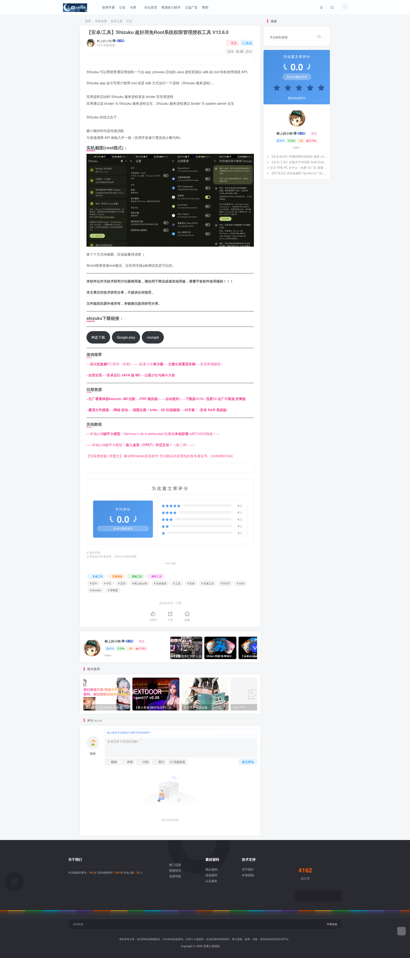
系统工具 (137, 576)
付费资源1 (273, 250)
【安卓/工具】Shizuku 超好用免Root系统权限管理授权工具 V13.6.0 (157, 32)
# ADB (240, 583)
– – (124, 375)
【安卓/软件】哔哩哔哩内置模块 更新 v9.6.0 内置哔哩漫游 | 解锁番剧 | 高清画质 (299, 156)
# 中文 (107, 583)
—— (148, 398)
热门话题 (175, 864)
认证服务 (211, 881)
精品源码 (211, 869)
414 (111, 648)
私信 (249, 43)
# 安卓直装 (160, 583)
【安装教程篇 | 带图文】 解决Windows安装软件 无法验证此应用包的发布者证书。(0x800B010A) (159, 455)
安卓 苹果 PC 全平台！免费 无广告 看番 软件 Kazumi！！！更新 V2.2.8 (299, 167)
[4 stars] (307, 88)
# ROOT (225, 583)
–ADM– (194, 398)
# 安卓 (191, 583)
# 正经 (121, 583)
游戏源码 (211, 875)
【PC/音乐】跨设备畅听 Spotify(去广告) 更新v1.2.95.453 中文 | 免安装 (299, 173)
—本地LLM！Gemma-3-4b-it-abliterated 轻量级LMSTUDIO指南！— (153, 433)
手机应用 (101, 21)
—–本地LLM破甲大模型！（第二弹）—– (140, 444)
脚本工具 (156, 576)
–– (181, 363)
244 (122, 648)
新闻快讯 (175, 870)
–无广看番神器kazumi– (104, 398)
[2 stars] (285, 88)
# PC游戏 (317, 250)
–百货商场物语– (210, 363)
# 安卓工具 (207, 583)
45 (130, 648)
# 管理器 (113, 590)
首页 (87, 21)
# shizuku (95, 590)
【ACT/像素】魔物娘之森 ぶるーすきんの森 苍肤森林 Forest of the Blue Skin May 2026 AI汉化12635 (296, 245)
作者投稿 (248, 875)
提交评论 (248, 762)
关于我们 (248, 869)
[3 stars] (296, 88)
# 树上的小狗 (139, 583)
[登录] (321, 7)
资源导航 (175, 876)
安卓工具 (117, 21)
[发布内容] (401, 931)
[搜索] (332, 7)
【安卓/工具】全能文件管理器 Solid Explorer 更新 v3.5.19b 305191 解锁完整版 (299, 162)
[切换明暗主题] (345, 7)
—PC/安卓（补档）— (111, 363)
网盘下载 (98, 337)
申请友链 (332, 924)
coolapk (153, 337)
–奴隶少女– (151, 363)
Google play (126, 337)
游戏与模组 (292, 250)
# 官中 (93, 583)
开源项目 (117, 576)
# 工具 (176, 583)
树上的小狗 (104, 41)
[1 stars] (274, 88)
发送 (29, 956)
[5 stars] (319, 88)
